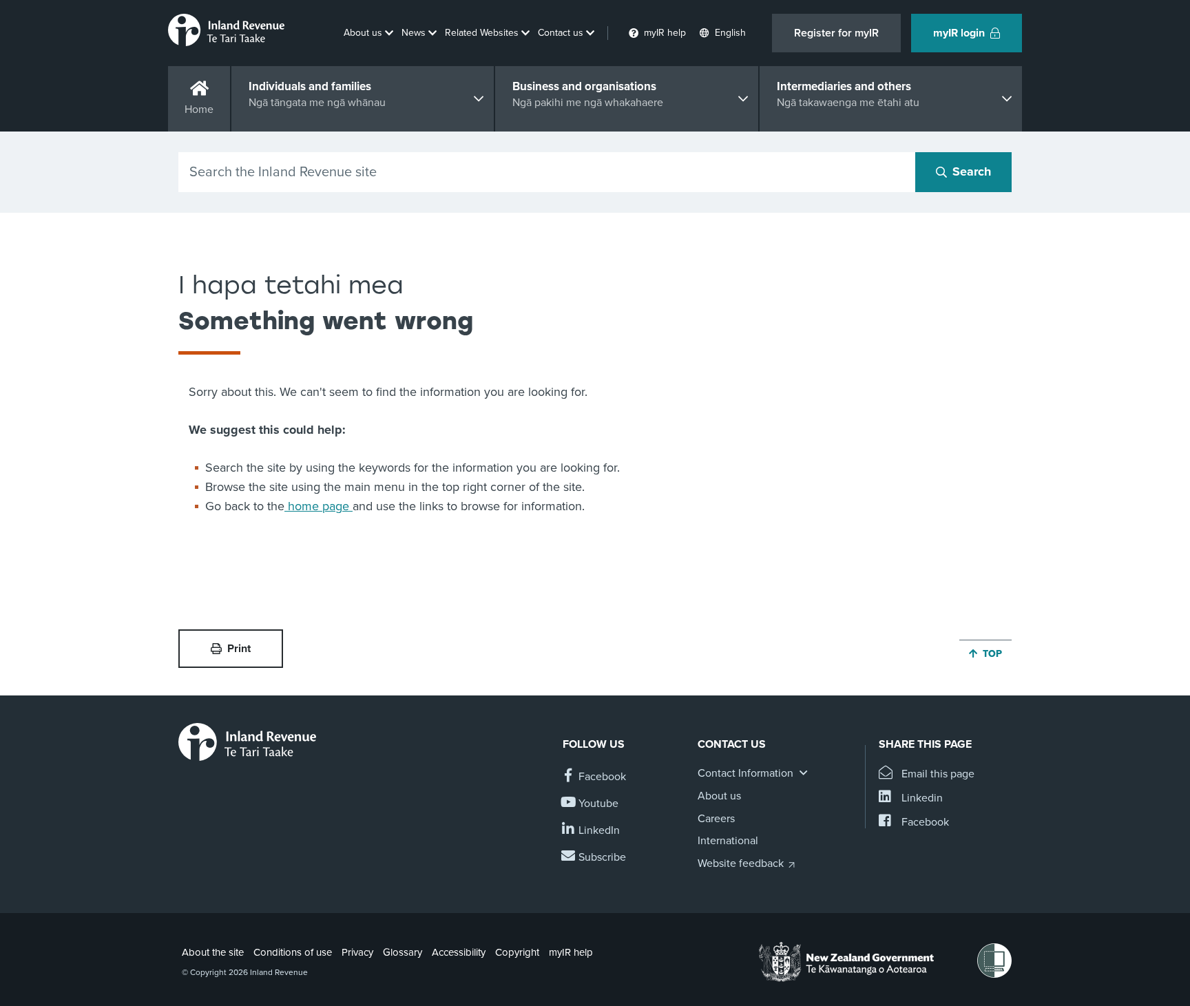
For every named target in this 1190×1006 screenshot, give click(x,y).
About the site (213, 952)
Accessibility (459, 952)
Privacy (357, 952)
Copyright (517, 952)
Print (239, 649)
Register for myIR (836, 33)
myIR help (571, 952)
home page (318, 506)
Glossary (402, 952)
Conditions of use (292, 952)
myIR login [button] (959, 33)
